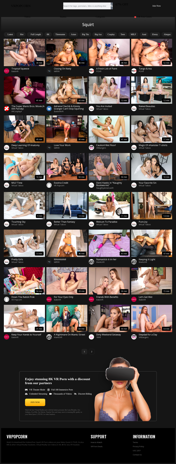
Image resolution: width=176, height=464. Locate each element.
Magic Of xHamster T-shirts (153, 145)
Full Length (36, 34)
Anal (144, 34)
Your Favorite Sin (147, 182)
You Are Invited (104, 106)
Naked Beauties (147, 106)
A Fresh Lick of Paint (106, 68)
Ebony (155, 34)
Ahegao (167, 34)
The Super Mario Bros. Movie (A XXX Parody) (27, 107)
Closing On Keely (62, 68)
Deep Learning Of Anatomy (25, 145)
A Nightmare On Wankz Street (69, 334)
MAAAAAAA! (60, 259)
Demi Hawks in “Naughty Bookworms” (109, 184)
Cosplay (111, 34)
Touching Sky (18, 221)
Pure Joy (143, 221)
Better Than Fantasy (64, 221)
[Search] (112, 5)
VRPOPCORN (21, 6)
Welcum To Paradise (106, 221)
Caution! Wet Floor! (106, 145)
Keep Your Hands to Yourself (26, 334)
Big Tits (85, 34)
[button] (35, 402)
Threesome (60, 34)
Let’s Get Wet (145, 296)
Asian (73, 34)
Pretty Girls (17, 259)
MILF (133, 34)
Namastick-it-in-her (106, 259)
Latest (10, 34)
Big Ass (98, 34)
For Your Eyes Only (63, 296)
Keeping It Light (147, 259)
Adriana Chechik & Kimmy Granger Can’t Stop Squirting (69, 107)
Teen (123, 34)
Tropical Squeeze (20, 68)
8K (48, 34)
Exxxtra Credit (61, 182)
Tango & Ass (145, 68)
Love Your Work (62, 145)
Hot (21, 34)
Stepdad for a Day (148, 334)
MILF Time (16, 182)
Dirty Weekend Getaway (108, 334)
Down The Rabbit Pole (23, 296)
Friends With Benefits (107, 296)
